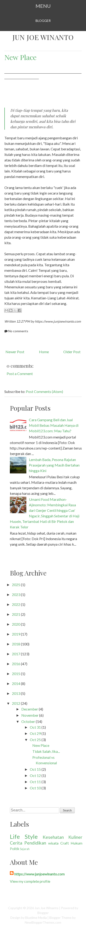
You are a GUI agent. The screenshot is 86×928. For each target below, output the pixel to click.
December (29, 709)
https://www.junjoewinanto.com (39, 874)
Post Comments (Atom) (44, 391)
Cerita (16, 842)
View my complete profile (30, 881)
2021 (16, 614)
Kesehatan (53, 837)
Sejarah (25, 849)
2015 (16, 673)
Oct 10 (35, 788)
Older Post (71, 351)
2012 (16, 703)
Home (44, 351)
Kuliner (75, 837)
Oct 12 (35, 775)
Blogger (43, 21)
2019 (16, 634)
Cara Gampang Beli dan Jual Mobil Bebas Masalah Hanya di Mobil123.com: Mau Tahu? (53, 425)
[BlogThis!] (10, 310)
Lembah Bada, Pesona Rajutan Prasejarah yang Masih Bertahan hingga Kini (54, 465)
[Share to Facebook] (19, 310)
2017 (16, 654)
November (30, 715)
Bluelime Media (36, 917)
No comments (18, 331)
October (28, 721)
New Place (20, 57)
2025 (16, 584)
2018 (16, 644)
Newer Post (15, 351)
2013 (16, 693)
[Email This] (6, 310)
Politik (14, 849)
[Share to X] (15, 310)
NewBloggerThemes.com (43, 922)
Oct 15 (35, 769)
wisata (53, 843)
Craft (64, 843)
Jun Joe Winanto (43, 37)
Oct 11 (35, 781)
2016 (16, 664)
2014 (16, 683)
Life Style (24, 836)
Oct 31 (35, 727)
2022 (16, 604)
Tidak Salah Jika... (46, 751)
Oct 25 (35, 739)
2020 (16, 624)
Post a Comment (20, 373)
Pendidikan (35, 842)
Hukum (76, 843)
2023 (16, 594)
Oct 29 (35, 733)
